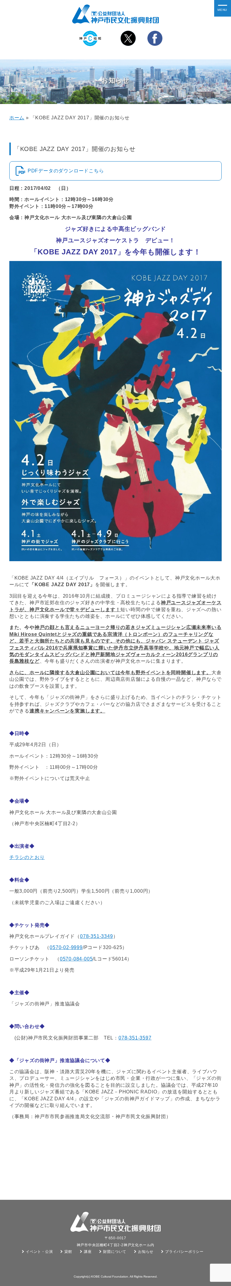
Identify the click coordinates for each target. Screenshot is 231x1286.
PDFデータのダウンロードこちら (66, 170)
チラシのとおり (27, 857)
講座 (88, 1252)
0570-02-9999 (66, 947)
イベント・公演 (39, 1252)
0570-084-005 (76, 958)
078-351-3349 (96, 936)
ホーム (16, 117)
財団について (114, 1252)
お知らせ (145, 1252)
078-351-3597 (135, 1037)
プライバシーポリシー (184, 1252)
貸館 (68, 1252)
